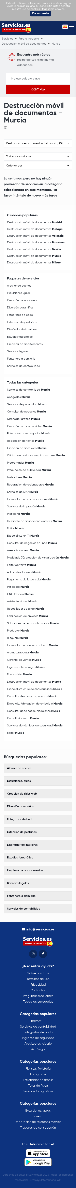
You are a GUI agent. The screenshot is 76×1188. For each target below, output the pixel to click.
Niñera (38, 1116)
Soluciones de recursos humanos (33, 623)
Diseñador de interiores (22, 329)
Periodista (18, 586)
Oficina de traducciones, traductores (36, 455)
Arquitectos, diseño (38, 1043)
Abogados (19, 397)
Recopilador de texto (26, 608)
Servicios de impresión (26, 506)
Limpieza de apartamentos (25, 344)
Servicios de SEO (23, 492)
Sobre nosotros (38, 973)
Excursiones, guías (18, 293)
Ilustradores (19, 477)
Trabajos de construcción (38, 1127)
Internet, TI (38, 1021)
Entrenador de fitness (38, 1080)
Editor (15, 528)
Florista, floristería (38, 1068)
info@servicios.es (40, 929)
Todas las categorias (38, 1001)
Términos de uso (38, 979)
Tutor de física (38, 1085)
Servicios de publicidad (27, 404)
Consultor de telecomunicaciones (33, 711)
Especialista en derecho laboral (32, 645)
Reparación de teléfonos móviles (38, 1122)
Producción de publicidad (29, 470)
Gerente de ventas (24, 659)
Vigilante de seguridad (38, 1038)
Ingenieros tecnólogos (26, 667)
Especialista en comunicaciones (33, 499)
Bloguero (18, 638)
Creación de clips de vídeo (29, 426)
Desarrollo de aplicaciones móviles (34, 521)
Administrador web (24, 572)
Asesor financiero (23, 550)
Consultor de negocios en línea (32, 543)
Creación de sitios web (22, 300)
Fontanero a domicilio (21, 358)
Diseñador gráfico (23, 419)
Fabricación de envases (27, 616)
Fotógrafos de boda (20, 315)
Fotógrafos (38, 1074)
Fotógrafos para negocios (28, 433)
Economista (19, 674)
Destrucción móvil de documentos (34, 222)
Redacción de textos (25, 440)
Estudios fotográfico (20, 336)
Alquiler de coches (19, 285)
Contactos (38, 990)
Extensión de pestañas (21, 322)
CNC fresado (20, 594)
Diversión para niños (20, 307)
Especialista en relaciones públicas (34, 689)
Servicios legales (17, 351)
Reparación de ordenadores (30, 484)
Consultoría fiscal (23, 718)
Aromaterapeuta (23, 652)
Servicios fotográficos (38, 1091)
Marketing (18, 513)
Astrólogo (38, 1049)
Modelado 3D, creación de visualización (38, 557)
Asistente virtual (22, 601)
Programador (20, 462)
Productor (18, 630)
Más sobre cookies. (53, 9)
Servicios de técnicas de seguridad (35, 725)
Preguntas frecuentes (38, 996)
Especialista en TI (23, 535)
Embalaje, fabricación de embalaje (35, 703)
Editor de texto (21, 565)
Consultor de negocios (26, 411)
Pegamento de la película (29, 579)
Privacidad (38, 984)
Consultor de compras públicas (32, 696)
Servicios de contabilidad (23, 366)
